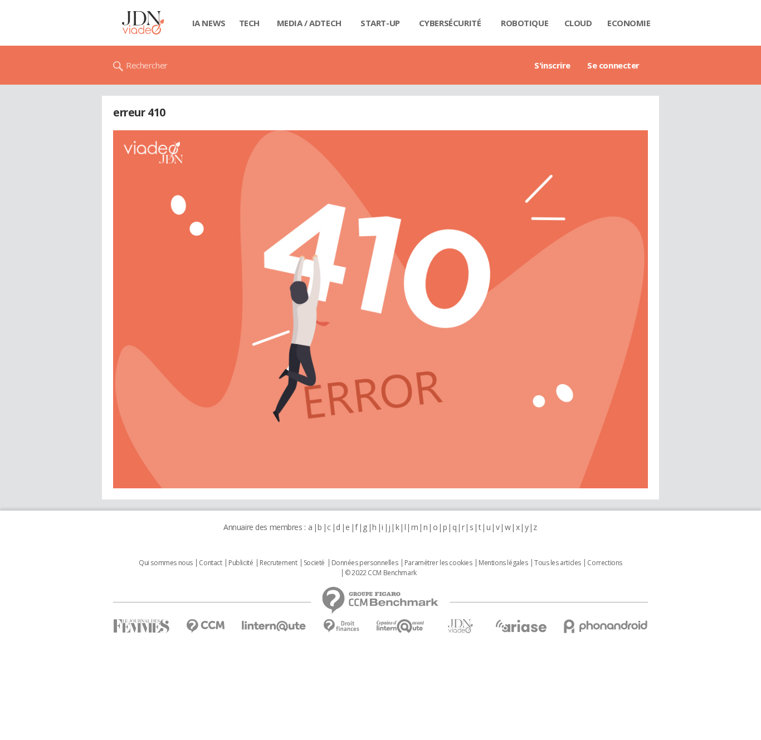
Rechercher (147, 65)
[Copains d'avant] (401, 626)
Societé (314, 563)
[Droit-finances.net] (341, 626)
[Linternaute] (274, 626)
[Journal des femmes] (141, 626)
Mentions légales (503, 563)
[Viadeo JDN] (460, 626)
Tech (249, 22)
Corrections (604, 563)
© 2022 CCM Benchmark (381, 573)
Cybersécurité (450, 22)
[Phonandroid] (606, 626)
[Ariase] (521, 626)
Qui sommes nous (166, 563)
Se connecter (613, 65)
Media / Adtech (309, 22)
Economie (629, 22)
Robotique (524, 22)
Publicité (240, 563)
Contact (210, 563)
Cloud (578, 22)
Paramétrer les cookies (438, 563)
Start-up (380, 22)
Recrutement (278, 563)
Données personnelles (364, 563)
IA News (209, 22)
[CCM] (205, 626)
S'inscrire (552, 65)
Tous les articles (557, 563)
